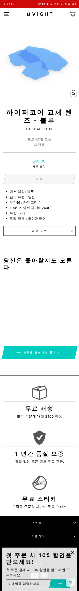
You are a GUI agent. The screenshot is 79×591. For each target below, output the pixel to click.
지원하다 (38, 536)
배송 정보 (39, 231)
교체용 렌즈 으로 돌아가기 (42, 352)
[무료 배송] (39, 393)
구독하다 (38, 523)
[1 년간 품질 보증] (39, 438)
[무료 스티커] (39, 483)
